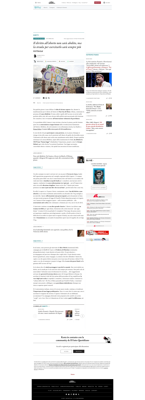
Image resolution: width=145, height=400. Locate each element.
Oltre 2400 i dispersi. (92, 122)
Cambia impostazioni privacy (67, 386)
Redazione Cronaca (44, 319)
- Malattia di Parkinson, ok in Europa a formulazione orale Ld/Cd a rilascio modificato (99, 218)
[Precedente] (35, 316)
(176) (111, 115)
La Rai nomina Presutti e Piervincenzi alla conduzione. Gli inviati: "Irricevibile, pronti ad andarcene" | (99, 63)
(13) (111, 98)
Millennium (69, 2)
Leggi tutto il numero (99, 187)
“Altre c (93, 128)
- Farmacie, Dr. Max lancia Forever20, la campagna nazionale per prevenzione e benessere (98, 208)
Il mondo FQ (84, 2)
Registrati (79, 351)
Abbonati (97, 2)
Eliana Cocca (40, 55)
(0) (71, 319)
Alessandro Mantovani (93, 98)
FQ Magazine (75, 2)
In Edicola (64, 2)
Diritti (36, 35)
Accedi (66, 351)
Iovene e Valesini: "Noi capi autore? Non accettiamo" (98, 70)
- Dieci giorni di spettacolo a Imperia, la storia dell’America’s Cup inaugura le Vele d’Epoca (97, 200)
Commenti (37, 98)
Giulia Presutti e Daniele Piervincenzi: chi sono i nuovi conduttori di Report (51, 312)
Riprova (72, 374)
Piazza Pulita (37, 129)
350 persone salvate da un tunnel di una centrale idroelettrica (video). (95, 125)
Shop (80, 2)
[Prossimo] (82, 316)
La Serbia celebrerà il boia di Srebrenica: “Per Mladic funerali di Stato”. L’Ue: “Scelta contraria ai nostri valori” (95, 108)
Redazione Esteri (91, 115)
